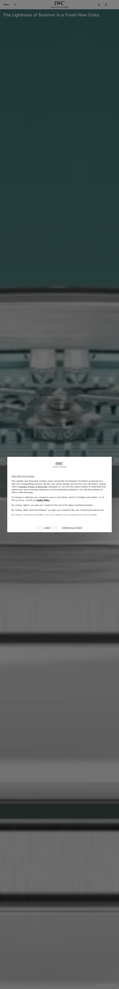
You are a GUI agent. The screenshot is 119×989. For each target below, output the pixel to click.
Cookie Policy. (43, 500)
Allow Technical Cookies (23, 476)
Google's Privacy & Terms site (33, 486)
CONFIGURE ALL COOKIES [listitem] (72, 528)
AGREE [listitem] (47, 528)
